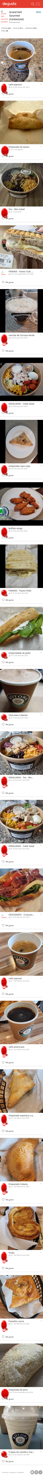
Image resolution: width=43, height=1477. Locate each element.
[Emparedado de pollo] (21, 628)
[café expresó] (21, 60)
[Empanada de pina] (21, 1365)
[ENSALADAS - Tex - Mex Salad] (21, 753)
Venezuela (12, 1472)
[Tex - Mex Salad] (21, 184)
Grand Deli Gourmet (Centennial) (16, 15)
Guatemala (20, 1472)
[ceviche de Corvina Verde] (21, 311)
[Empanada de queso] (21, 122)
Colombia (5, 1472)
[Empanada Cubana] (21, 1159)
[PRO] (4, 87)
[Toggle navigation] (38, 4)
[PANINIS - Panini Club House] (21, 247)
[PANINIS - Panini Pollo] (21, 566)
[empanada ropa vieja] (21, 441)
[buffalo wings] (21, 504)
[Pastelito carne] (21, 1297)
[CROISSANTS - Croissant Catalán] (21, 890)
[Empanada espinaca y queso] (21, 1091)
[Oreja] (21, 1228)
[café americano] (21, 1022)
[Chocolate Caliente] (21, 690)
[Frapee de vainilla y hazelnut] (21, 1427)
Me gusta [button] (9, 94)
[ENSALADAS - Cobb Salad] (21, 379)
